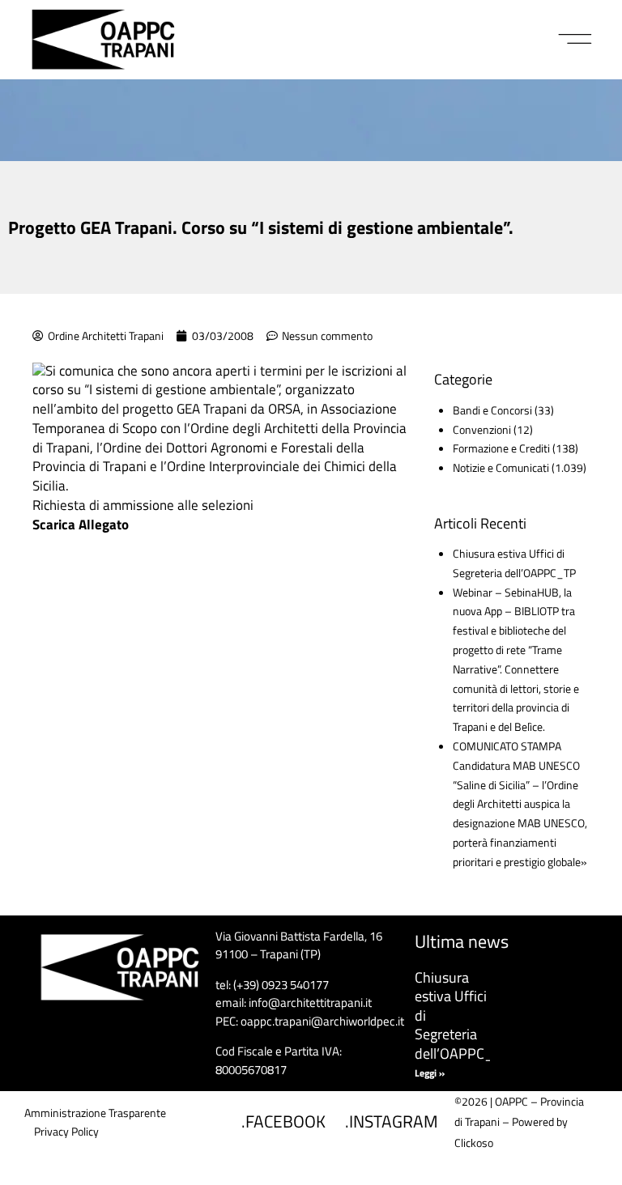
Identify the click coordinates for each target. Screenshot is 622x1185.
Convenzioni (482, 429)
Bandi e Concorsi (492, 409)
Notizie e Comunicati (501, 467)
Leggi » (430, 1073)
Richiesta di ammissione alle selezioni (142, 505)
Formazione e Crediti (501, 448)
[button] (575, 39)
